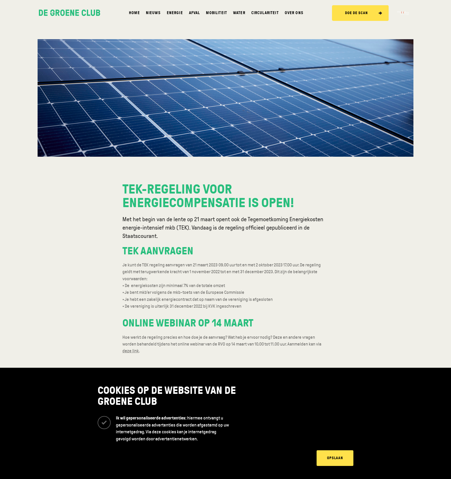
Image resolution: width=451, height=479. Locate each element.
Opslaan (335, 458)
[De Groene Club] (69, 13)
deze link (130, 350)
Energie (175, 13)
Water (239, 13)
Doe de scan (356, 13)
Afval (194, 13)
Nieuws (153, 13)
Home (134, 13)
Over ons (294, 13)
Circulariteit (265, 13)
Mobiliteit (216, 13)
